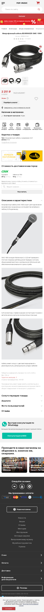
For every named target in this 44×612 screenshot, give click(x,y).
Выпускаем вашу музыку (22, 539)
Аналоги (6, 400)
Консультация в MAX (17, 436)
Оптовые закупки (22, 536)
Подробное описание (9, 142)
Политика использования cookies (28, 604)
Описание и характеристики (17, 200)
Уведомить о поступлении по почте (17, 108)
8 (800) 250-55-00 (22, 594)
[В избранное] (36, 102)
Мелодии (22, 529)
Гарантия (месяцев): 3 (9, 377)
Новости (22, 518)
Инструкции (22, 532)
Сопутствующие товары (15, 395)
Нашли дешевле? (19, 93)
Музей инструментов (22, 543)
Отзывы (6, 411)
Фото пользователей (13, 406)
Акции (22, 521)
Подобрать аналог (10, 102)
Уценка (22, 546)
